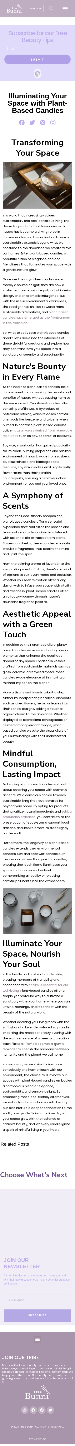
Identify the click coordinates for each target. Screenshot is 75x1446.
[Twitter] (50, 1410)
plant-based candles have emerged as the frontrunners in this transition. (36, 317)
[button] (65, 8)
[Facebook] (33, 1410)
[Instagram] (25, 1410)
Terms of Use (37, 1439)
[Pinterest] (42, 1410)
